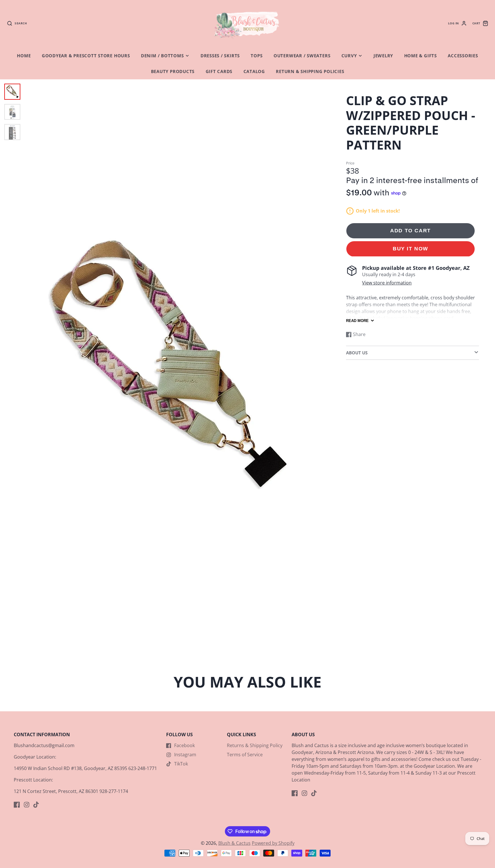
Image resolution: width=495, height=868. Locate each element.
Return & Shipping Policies (310, 71)
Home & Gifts (420, 56)
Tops (256, 56)
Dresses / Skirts (220, 56)
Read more (357, 321)
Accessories (463, 56)
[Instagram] (26, 805)
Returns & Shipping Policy (254, 745)
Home (24, 56)
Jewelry (383, 56)
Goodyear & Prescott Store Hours (86, 56)
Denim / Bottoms (162, 56)
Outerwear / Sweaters (302, 56)
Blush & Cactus (234, 843)
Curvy (349, 56)
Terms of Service (245, 754)
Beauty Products (173, 71)
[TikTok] (36, 805)
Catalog (254, 71)
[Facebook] (17, 805)
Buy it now (410, 249)
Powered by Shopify (273, 843)
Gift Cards (219, 71)
